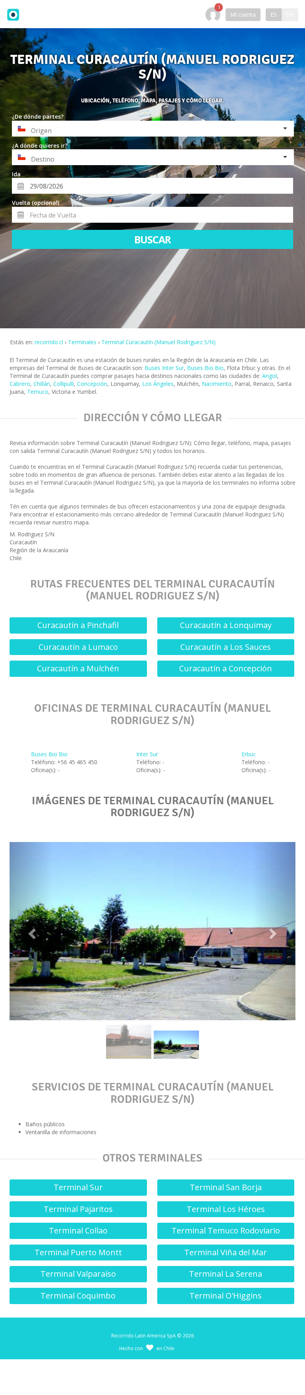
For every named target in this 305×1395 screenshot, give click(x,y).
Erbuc (248, 754)
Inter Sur (147, 754)
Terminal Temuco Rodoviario (226, 1230)
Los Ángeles (158, 383)
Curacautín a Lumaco (78, 647)
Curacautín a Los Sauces (225, 647)
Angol (269, 376)
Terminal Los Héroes (226, 1209)
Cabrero (20, 383)
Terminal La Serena (225, 1273)
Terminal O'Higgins (225, 1295)
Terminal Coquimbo (78, 1295)
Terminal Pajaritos (78, 1209)
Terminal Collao (78, 1230)
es (273, 14)
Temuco (37, 391)
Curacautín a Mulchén (78, 668)
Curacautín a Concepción (225, 668)
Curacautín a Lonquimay (226, 625)
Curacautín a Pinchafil (78, 625)
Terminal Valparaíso (78, 1273)
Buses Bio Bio (205, 368)
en (289, 14)
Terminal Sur (78, 1187)
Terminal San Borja (226, 1187)
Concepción (92, 383)
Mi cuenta (243, 14)
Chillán (41, 383)
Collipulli (63, 383)
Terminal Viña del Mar (225, 1252)
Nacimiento (217, 383)
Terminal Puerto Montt (78, 1252)
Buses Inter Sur (164, 368)
